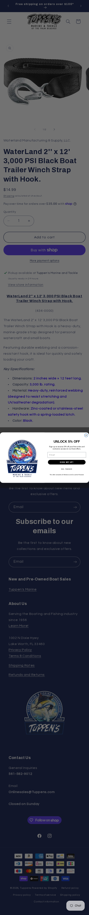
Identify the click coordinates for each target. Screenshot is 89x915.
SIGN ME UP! (67, 462)
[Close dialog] (86, 435)
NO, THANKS (66, 469)
